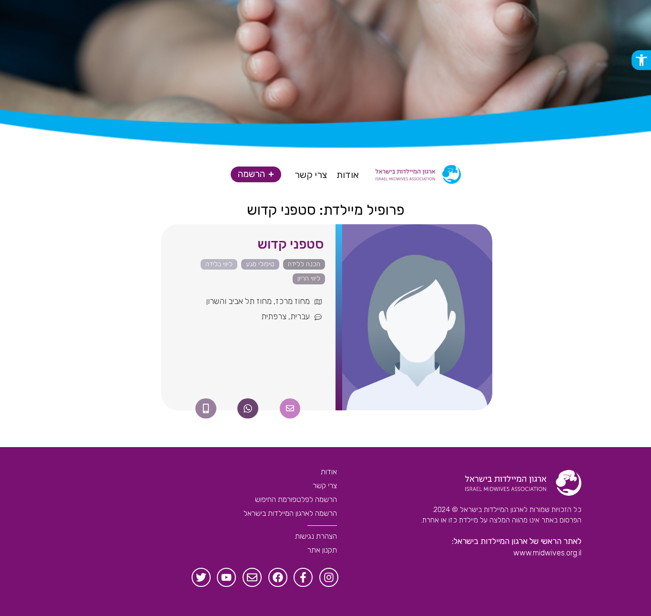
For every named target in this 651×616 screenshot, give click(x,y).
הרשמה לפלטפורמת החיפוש (296, 499)
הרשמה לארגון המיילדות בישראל (290, 513)
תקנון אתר (322, 549)
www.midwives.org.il (547, 552)
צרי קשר (325, 485)
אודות (329, 471)
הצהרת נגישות (316, 536)
